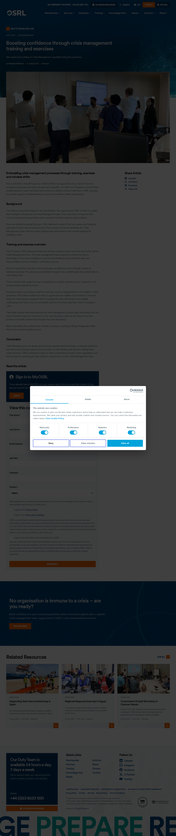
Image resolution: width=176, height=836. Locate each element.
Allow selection (88, 443)
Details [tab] (88, 399)
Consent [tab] (49, 399)
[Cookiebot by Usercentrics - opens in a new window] (132, 391)
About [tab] (126, 399)
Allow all (125, 443)
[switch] (73, 432)
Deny (51, 443)
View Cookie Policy (55, 418)
